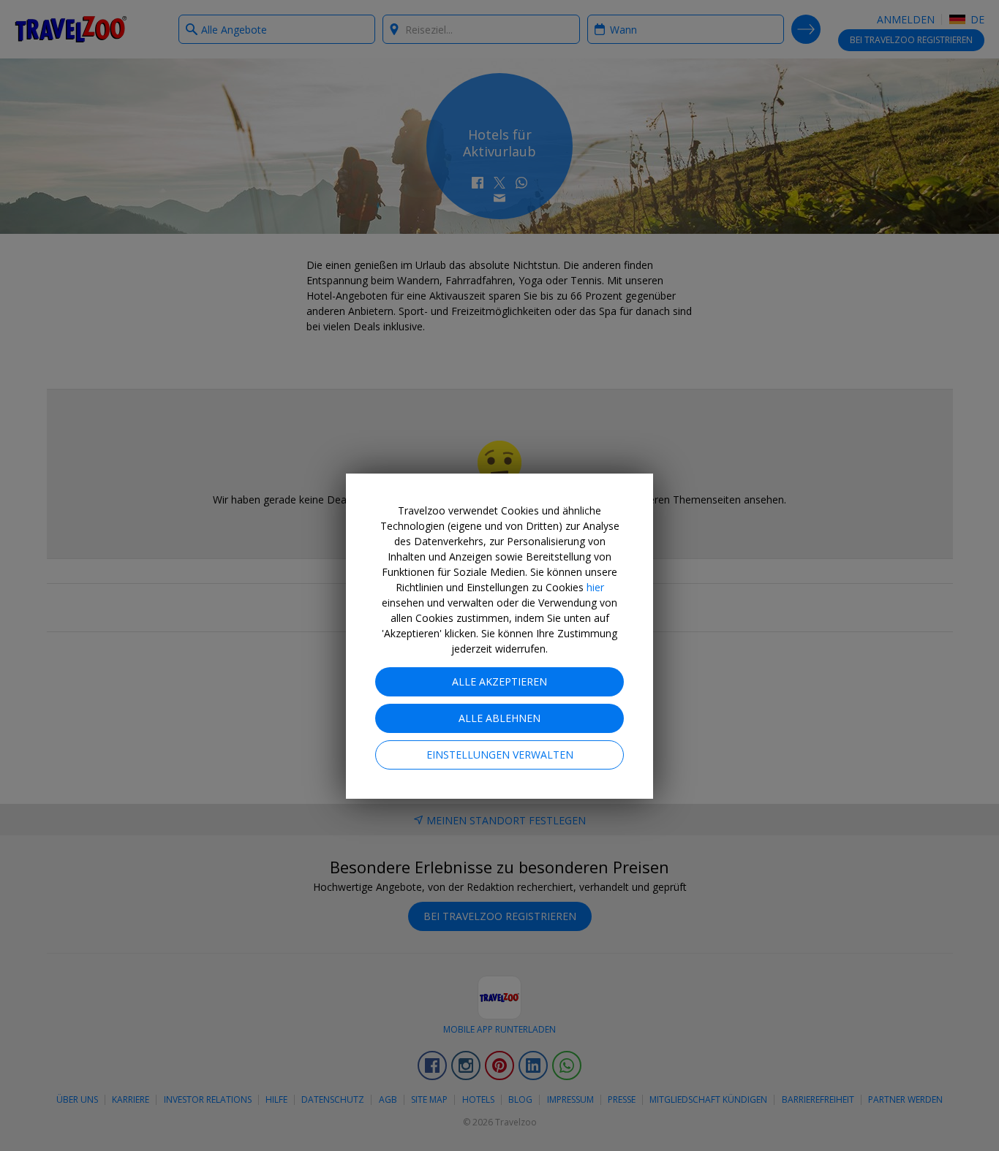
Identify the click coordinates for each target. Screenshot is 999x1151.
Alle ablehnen (499, 718)
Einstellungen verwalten (499, 754)
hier (595, 587)
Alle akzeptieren (499, 681)
